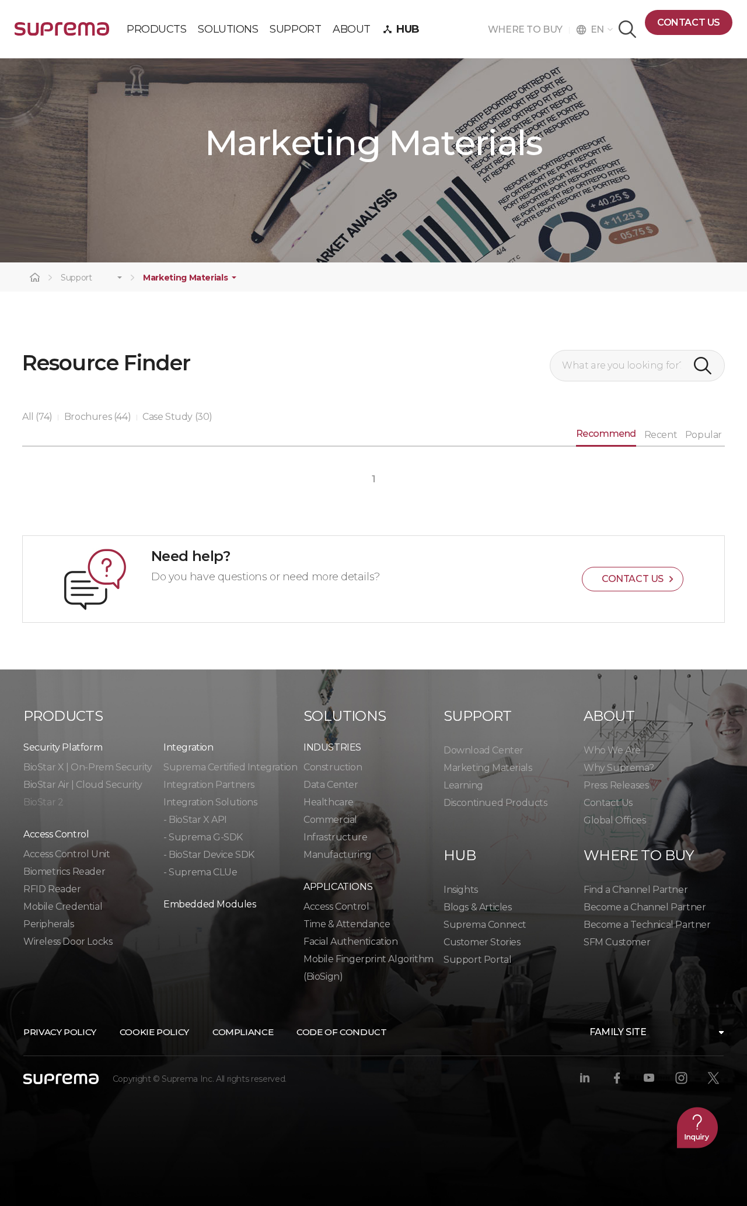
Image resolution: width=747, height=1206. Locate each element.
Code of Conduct (341, 1031)
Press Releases (616, 785)
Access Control (336, 906)
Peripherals (48, 924)
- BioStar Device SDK (208, 854)
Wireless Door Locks (67, 941)
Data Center (330, 784)
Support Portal (477, 959)
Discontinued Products (495, 802)
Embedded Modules (209, 904)
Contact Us (608, 802)
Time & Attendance (346, 924)
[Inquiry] (697, 1127)
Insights (461, 889)
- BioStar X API (195, 819)
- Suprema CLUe (200, 872)
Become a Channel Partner (645, 907)
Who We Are (612, 750)
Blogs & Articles (478, 907)
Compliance (242, 1031)
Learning (463, 785)
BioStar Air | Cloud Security (82, 784)
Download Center (483, 750)
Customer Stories (482, 942)
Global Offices (614, 820)
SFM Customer (617, 942)
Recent (661, 434)
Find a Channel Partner (635, 889)
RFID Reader (52, 889)
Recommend (606, 433)
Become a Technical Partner (647, 924)
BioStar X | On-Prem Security (87, 767)
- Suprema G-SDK (203, 837)
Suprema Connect (485, 924)
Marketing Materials (185, 278)
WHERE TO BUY (528, 29)
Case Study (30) (177, 416)
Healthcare (328, 802)
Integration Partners (208, 784)
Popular (703, 434)
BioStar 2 (43, 802)
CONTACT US (688, 22)
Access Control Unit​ (66, 854)
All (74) (37, 416)
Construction (332, 767)
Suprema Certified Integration (230, 767)
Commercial (330, 819)
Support (76, 278)
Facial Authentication (350, 941)
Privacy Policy (59, 1031)
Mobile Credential (62, 906)
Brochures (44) (97, 416)
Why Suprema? (619, 767)
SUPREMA (62, 33)
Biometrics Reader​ (64, 871)
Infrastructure (335, 837)
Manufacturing (337, 854)
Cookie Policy (154, 1031)
